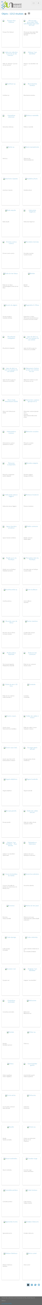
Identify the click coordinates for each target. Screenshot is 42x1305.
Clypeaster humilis (28, 823)
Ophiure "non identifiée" (9, 854)
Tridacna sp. (27, 286)
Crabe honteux (27, 1201)
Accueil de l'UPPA (7, 1303)
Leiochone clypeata (7, 190)
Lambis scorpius (27, 444)
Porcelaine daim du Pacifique (31, 569)
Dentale (5, 1043)
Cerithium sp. (6, 95)
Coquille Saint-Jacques (29, 632)
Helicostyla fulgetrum (29, 221)
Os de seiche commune (9, 1106)
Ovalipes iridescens (28, 1233)
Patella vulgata (27, 539)
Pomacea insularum (28, 506)
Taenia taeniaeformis (28, 160)
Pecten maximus (28, 634)
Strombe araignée (28, 474)
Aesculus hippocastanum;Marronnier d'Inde (30, 416)
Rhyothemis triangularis (9, 348)
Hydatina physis (28, 190)
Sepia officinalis (6, 1108)
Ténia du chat (27, 158)
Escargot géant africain (29, 759)
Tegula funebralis (28, 790)
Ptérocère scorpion (28, 443)
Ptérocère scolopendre (8, 474)
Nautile (4, 1138)
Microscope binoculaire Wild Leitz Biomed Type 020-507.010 (31, 33)
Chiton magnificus (7, 1076)
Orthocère (26, 1106)
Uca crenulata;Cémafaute (30, 951)
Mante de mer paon (29, 917)
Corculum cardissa (7, 634)
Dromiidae (5, 950)
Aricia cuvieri (27, 1264)
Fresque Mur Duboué (8, 32)
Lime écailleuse (27, 601)
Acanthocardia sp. (7, 601)
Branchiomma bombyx (29, 95)
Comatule (26, 695)
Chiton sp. (26, 1043)
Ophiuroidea (6, 855)
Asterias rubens (27, 665)
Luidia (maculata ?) (7, 697)
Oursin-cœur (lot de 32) (9, 759)
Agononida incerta (7, 1233)
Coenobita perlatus (7, 1201)
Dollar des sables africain (30, 822)
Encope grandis (6, 822)
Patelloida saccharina (8, 570)
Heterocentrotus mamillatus (9, 729)
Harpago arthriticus (28, 476)
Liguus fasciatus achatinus (9, 537)
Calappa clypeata (28, 1203)
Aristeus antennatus (28, 1171)
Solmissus (5, 1266)
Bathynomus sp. (28, 1013)
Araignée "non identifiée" (30, 980)
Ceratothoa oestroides (8, 1012)
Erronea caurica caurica (8, 253)
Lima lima (26, 602)
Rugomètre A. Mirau (29, 316)
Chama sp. (26, 1141)
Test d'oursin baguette (8, 664)
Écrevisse (5, 917)
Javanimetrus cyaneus (8, 444)
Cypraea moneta (28, 254)
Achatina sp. (27, 760)
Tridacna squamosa (28, 1076)
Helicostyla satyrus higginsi (9, 506)
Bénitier (26, 285)
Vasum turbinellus (7, 1170)
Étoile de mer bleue (8, 285)
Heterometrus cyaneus (9, 443)
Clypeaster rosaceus (28, 729)
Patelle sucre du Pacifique (9, 569)
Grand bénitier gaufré (29, 1075)
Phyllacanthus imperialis (8, 665)
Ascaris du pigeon (7, 316)
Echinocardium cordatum (9, 760)
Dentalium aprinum (7, 1045)
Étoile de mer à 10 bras (8, 695)
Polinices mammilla (28, 127)
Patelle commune (28, 537)
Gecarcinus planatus (29, 885)
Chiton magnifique (7, 1075)
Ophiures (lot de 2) (28, 854)
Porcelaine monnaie (28, 253)
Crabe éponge (6, 948)
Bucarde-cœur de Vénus (9, 632)
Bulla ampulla (6, 221)
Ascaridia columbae (7, 318)
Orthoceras (26, 1108)
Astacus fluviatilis (7, 918)
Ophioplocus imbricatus (29, 855)
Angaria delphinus (7, 790)
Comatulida (26, 697)
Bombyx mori (6, 888)
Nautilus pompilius (7, 1139)
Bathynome (27, 1012)
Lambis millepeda (7, 476)
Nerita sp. (5, 158)
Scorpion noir (6, 980)
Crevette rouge (28, 1170)
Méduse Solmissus (7, 1264)
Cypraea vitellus (27, 570)
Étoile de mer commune (30, 664)
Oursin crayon (6, 727)
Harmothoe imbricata (8, 127)
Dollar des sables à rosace (30, 727)
